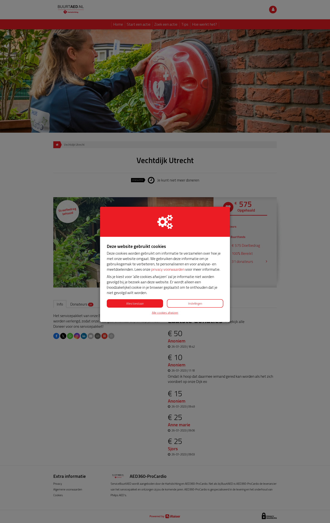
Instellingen (195, 303)
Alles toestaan (135, 303)
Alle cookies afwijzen (165, 313)
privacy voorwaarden (167, 269)
